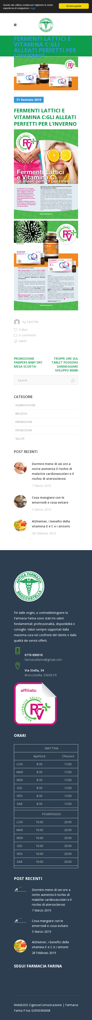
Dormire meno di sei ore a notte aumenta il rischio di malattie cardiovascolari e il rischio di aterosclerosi (53, 471)
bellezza (21, 413)
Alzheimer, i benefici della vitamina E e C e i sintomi (51, 523)
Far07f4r (33, 322)
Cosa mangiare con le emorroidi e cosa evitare (50, 499)
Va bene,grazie (73, 6)
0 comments (27, 335)
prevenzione (23, 422)
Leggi (32, 8)
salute (22, 341)
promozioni (23, 430)
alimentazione (25, 405)
